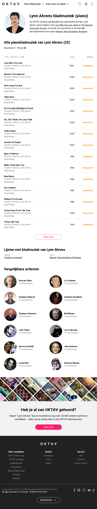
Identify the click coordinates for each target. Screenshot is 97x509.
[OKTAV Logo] (10, 4)
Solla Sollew (10, 131)
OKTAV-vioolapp (16, 459)
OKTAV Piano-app (16, 455)
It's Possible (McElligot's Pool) (18, 108)
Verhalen (16, 474)
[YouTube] (89, 491)
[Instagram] (84, 491)
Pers (48, 459)
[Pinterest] (79, 491)
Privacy (17, 489)
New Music (9, 176)
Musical (59, 31)
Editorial (16, 478)
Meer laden (49, 237)
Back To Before (11, 154)
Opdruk (54, 489)
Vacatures (48, 455)
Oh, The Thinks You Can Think (18, 119)
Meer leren (48, 427)
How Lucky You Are (38, 28)
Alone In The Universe (83, 25)
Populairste (16, 467)
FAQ (81, 455)
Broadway (83, 31)
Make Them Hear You (14, 165)
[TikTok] (93, 491)
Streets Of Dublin (12, 142)
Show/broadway (71, 31)
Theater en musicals (13, 257)
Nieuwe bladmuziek (16, 471)
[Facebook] (74, 491)
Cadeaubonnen (16, 463)
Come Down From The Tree (17, 210)
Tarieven (81, 459)
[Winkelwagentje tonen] (86, 4)
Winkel (48, 463)
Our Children (10, 188)
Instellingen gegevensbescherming (35, 489)
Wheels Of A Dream (13, 199)
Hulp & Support (81, 463)
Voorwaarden (7, 489)
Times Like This (11, 222)
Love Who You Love (63, 25)
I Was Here (9, 97)
